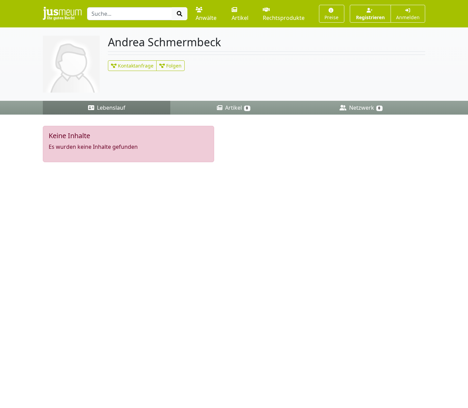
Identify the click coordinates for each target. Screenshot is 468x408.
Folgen (173, 65)
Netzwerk (364, 107)
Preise (331, 17)
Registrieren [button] (370, 17)
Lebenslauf (110, 107)
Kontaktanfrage (134, 65)
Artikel (240, 18)
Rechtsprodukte (284, 18)
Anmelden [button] (408, 17)
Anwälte (206, 18)
